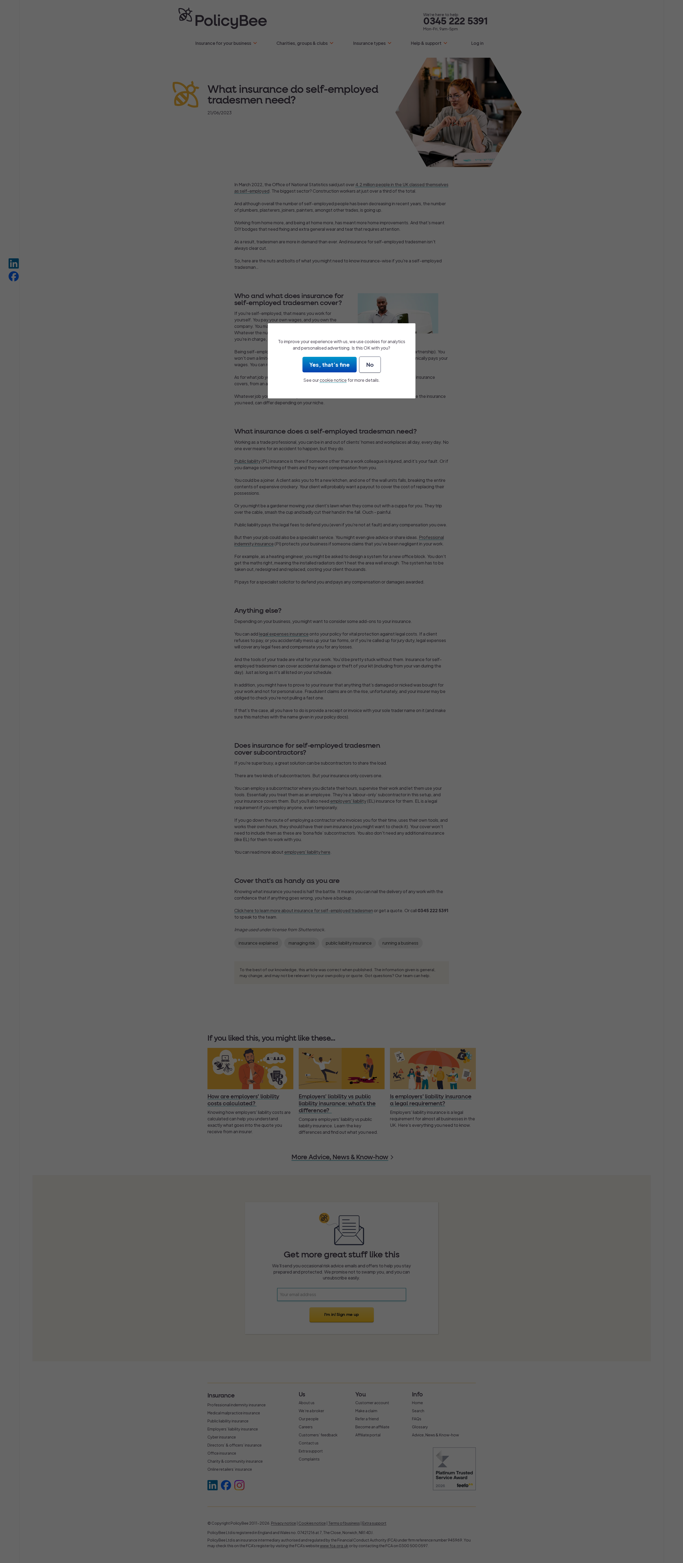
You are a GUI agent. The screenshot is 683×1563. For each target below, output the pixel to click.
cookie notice (333, 380)
